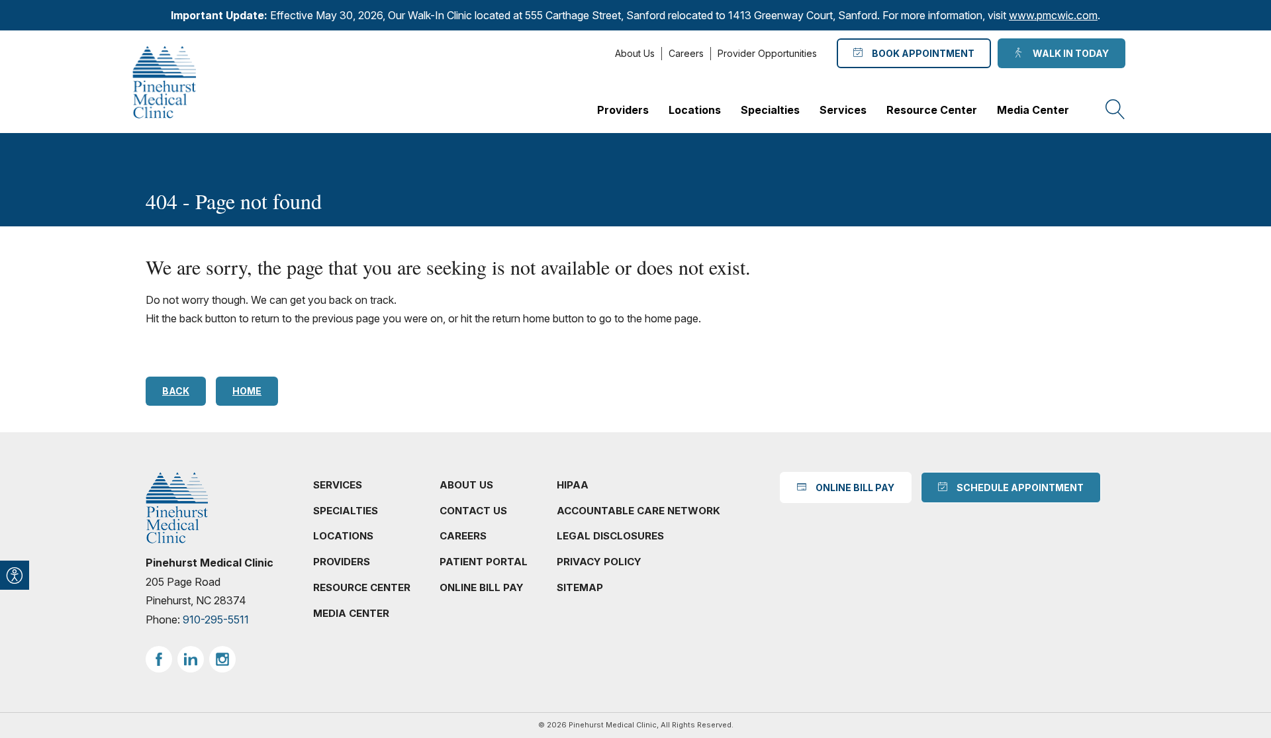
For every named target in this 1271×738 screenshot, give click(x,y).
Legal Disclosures (610, 536)
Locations (695, 109)
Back (175, 390)
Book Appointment (921, 53)
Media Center (1033, 109)
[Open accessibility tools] (14, 575)
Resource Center (931, 109)
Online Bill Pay (482, 587)
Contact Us (473, 510)
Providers (623, 109)
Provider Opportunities (767, 53)
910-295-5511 (216, 619)
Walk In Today (1069, 53)
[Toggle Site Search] (1115, 110)
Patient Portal (484, 561)
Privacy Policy (599, 561)
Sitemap (580, 587)
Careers (686, 53)
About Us (635, 53)
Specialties (770, 109)
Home (246, 390)
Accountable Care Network (638, 510)
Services (843, 109)
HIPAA (572, 485)
